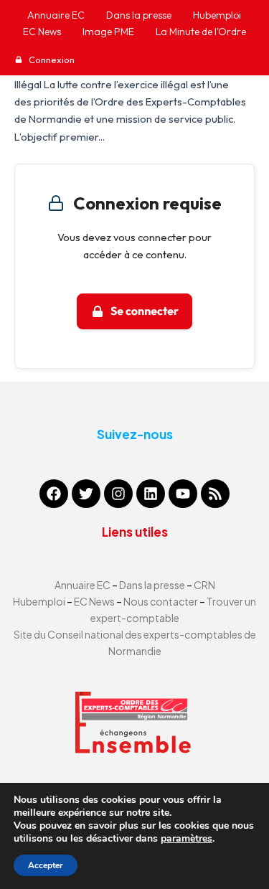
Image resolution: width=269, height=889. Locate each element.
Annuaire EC (83, 584)
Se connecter (144, 311)
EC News (94, 601)
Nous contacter (161, 601)
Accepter (45, 865)
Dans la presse (152, 584)
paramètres (186, 838)
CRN (204, 584)
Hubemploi (39, 601)
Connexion (51, 59)
